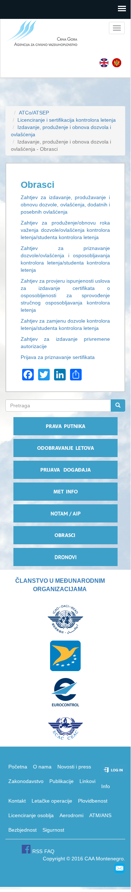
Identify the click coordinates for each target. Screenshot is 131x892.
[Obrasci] (116, 62)
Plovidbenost (92, 801)
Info (105, 786)
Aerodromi (71, 815)
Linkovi (87, 781)
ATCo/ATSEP (34, 113)
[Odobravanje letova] (65, 448)
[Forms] (104, 62)
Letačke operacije (52, 801)
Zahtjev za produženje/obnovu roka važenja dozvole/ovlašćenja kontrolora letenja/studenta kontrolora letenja (65, 230)
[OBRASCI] (65, 535)
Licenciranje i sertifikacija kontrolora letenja (66, 120)
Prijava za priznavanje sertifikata (58, 357)
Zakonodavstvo (26, 781)
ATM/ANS (100, 815)
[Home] (39, 33)
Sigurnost (53, 830)
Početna (17, 767)
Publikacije (61, 781)
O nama (42, 767)
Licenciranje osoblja (31, 815)
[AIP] (65, 513)
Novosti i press (74, 767)
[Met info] (65, 492)
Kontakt (17, 801)
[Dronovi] (65, 557)
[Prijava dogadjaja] (65, 470)
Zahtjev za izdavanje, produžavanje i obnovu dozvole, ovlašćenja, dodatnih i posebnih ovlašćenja (65, 204)
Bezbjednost (22, 830)
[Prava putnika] (65, 426)
